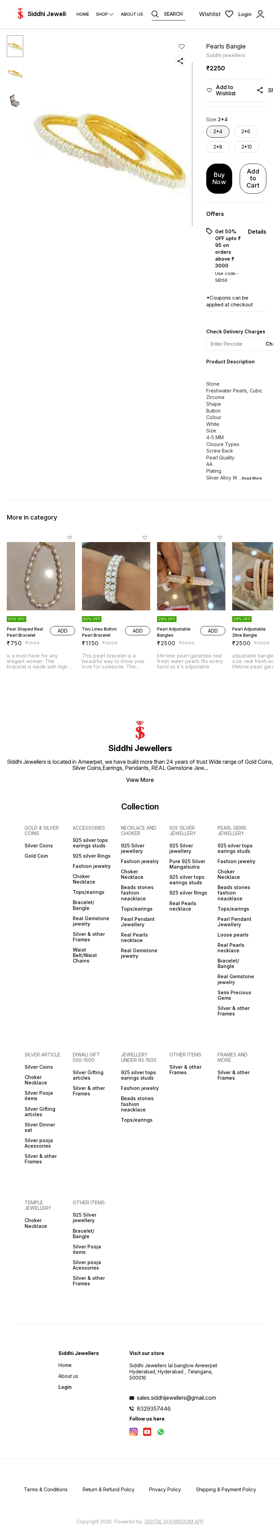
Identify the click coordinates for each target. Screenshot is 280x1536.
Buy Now (219, 178)
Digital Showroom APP (174, 1521)
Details (257, 231)
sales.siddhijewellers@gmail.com (176, 1398)
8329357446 (154, 1409)
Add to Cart (253, 178)
